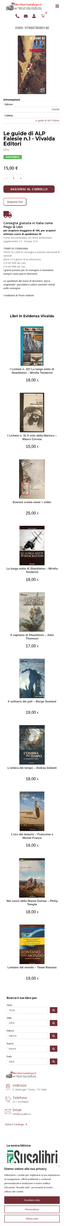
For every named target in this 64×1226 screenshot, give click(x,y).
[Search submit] (53, 1010)
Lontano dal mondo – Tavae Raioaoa (32, 967)
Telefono (20, 1097)
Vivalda (55, 109)
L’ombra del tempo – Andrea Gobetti (32, 768)
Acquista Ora (15, 201)
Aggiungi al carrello (29, 189)
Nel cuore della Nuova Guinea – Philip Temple (32, 902)
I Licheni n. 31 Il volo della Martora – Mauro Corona (32, 437)
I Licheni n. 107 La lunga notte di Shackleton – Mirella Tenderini (32, 371)
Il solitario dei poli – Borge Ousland (32, 701)
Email (17, 1110)
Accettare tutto (32, 1200)
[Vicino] (60, 1166)
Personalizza (32, 1209)
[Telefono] (8, 1099)
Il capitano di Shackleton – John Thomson (32, 636)
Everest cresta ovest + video (32, 502)
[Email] (8, 1112)
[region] (32, 1194)
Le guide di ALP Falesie (47, 120)
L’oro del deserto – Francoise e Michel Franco (32, 836)
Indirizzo (20, 1085)
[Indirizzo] (8, 1087)
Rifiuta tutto (32, 1218)
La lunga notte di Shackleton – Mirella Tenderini (32, 570)
